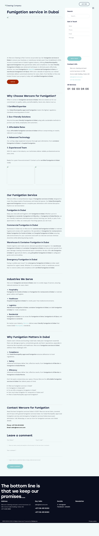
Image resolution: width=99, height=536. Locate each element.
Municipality (19, 326)
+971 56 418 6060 (75, 80)
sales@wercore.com (76, 77)
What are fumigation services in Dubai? (20, 386)
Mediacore (34, 521)
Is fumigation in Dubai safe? (16, 388)
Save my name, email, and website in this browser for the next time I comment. (29, 445)
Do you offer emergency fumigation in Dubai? (22, 390)
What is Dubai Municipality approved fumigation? (23, 394)
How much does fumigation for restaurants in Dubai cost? (26, 392)
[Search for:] (78, 16)
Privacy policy (93, 521)
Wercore (26, 323)
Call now (12, 81)
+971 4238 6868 (6, 509)
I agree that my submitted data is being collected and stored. (25, 460)
